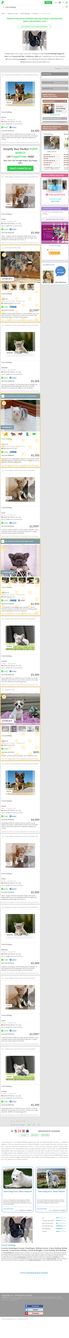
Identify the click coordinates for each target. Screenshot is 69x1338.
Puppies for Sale (13, 13)
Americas (34, 1135)
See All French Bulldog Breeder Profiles (52, 213)
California (35, 13)
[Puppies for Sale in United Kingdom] (23, 1131)
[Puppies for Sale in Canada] (20, 1131)
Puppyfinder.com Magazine (25, 1210)
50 (39, 1124)
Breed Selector (16, 1298)
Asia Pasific (45, 1135)
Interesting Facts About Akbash (51, 1191)
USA (2, 122)
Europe (23, 1135)
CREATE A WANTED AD (20, 168)
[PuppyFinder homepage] (2, 2)
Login (55, 3)
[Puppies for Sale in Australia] (27, 1131)
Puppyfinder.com (6, 1297)
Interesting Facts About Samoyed (18, 1191)
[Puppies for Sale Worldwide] (12, 1131)
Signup (48, 3)
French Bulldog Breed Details (34, 1272)
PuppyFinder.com (7, 1295)
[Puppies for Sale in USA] (16, 1131)
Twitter (35, 1310)
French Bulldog (24, 13)
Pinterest (35, 1313)
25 (34, 1124)
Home (3, 13)
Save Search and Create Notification (34, 26)
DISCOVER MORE (8, 1209)
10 (29, 1124)
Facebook (35, 1306)
